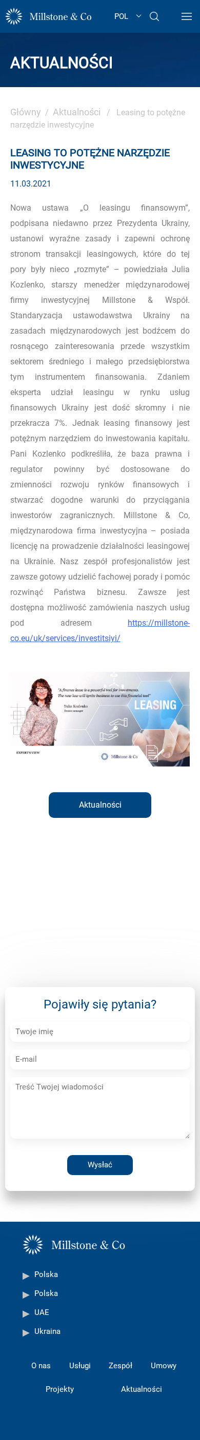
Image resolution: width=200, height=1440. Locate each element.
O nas (41, 1365)
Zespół (120, 1365)
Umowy (163, 1365)
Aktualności (77, 112)
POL (121, 16)
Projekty (60, 1389)
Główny (25, 112)
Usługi (80, 1365)
